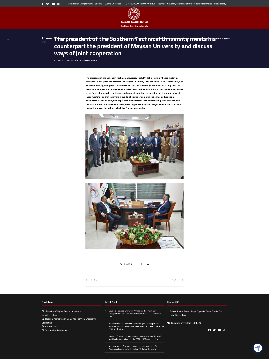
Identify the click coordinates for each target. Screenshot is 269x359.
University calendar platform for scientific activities (189, 4)
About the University (64, 38)
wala (60, 60)
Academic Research (181, 38)
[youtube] (53, 4)
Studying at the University (113, 38)
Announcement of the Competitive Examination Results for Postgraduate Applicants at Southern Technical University (133, 347)
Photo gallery (220, 4)
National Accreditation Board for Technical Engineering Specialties (69, 321)
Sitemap (99, 4)
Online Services (200, 38)
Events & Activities (113, 4)
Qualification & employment (80, 4)
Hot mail (161, 4)
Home (49, 38)
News (94, 60)
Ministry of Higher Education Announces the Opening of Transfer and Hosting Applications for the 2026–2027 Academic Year (135, 337)
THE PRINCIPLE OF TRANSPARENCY (139, 4)
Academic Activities (159, 38)
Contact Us (215, 38)
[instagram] (58, 4)
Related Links (51, 326)
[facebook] (42, 4)
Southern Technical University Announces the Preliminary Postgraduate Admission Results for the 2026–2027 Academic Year (135, 313)
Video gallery (51, 315)
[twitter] (47, 4)
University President (137, 38)
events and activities (78, 60)
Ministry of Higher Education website (64, 311)
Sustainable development (57, 330)
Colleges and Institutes (87, 38)
